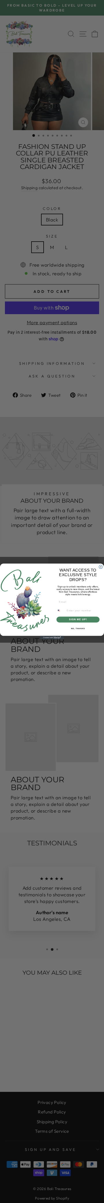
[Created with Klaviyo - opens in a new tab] (52, 637)
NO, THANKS (78, 628)
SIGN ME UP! (78, 619)
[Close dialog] (101, 566)
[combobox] (60, 611)
